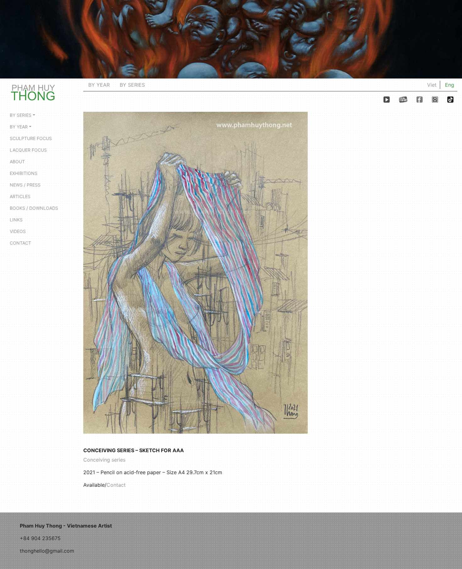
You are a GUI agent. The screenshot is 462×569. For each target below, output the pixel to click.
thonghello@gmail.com (47, 551)
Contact (116, 485)
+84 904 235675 (40, 538)
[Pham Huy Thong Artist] (33, 92)
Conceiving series (104, 460)
